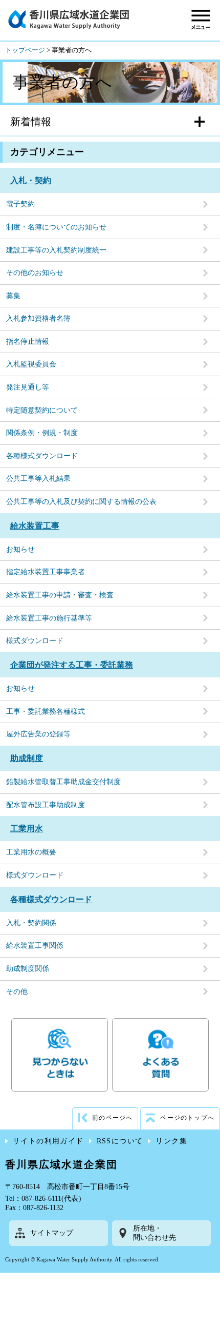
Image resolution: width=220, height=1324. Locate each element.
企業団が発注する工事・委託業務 (71, 664)
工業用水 (26, 828)
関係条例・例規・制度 (42, 433)
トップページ (25, 50)
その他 (17, 992)
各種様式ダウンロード (42, 456)
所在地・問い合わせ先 (154, 1232)
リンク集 (171, 1141)
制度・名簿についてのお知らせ (56, 227)
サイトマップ (51, 1233)
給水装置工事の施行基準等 (49, 618)
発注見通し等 (27, 387)
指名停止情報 (27, 341)
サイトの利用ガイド (48, 1141)
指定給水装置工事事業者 (45, 572)
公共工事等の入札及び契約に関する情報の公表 (81, 501)
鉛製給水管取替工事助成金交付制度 (63, 782)
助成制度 (26, 758)
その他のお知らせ (34, 273)
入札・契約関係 (31, 923)
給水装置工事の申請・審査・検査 (60, 595)
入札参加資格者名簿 (38, 318)
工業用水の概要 (31, 852)
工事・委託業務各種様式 (45, 711)
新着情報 (30, 121)
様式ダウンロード (34, 641)
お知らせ (20, 549)
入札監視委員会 (31, 364)
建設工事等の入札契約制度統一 (56, 250)
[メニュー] (200, 19)
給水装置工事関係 (34, 945)
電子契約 (20, 204)
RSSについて (120, 1141)
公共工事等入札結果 (38, 478)
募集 (13, 296)
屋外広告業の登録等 (38, 734)
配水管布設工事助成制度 (45, 805)
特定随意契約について (42, 410)
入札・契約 (30, 180)
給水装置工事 (34, 525)
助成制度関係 (27, 968)
